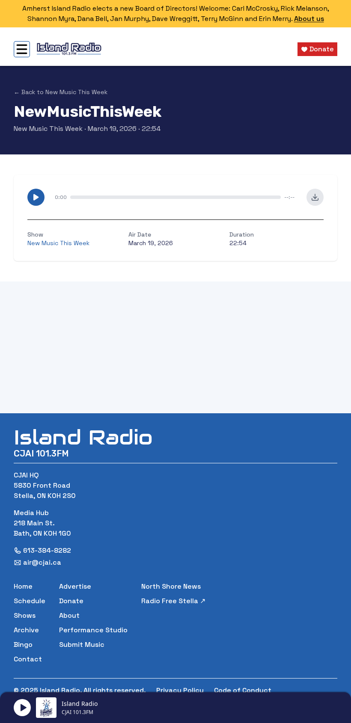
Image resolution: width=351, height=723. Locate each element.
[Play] (36, 197)
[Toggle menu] (22, 49)
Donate (71, 600)
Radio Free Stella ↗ (173, 600)
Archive (26, 629)
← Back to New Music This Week (60, 92)
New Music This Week (48, 128)
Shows (25, 615)
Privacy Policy (180, 690)
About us (309, 18)
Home (23, 586)
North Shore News (171, 586)
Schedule (29, 600)
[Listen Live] (22, 707)
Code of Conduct (242, 690)
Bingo (23, 644)
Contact (28, 659)
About (69, 615)
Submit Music (81, 644)
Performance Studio (93, 629)
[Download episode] (315, 197)
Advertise (75, 586)
